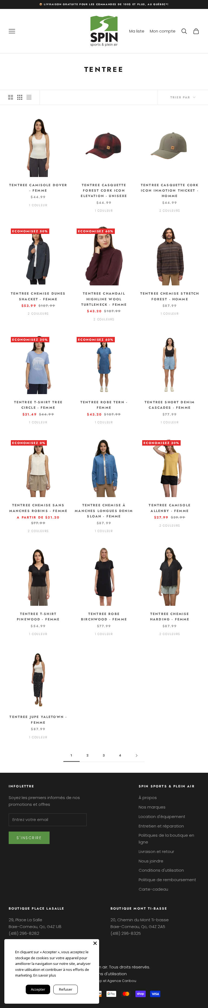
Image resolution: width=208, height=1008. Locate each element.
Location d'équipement (162, 816)
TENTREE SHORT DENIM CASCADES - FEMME (170, 405)
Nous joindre (151, 861)
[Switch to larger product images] (10, 97)
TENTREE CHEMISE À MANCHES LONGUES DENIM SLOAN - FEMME (104, 511)
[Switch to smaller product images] (19, 97)
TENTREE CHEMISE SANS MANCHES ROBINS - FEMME (38, 508)
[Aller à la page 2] (136, 755)
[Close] (95, 943)
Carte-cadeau (153, 889)
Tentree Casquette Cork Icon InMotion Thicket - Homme (170, 191)
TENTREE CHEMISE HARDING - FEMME (169, 616)
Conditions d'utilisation (161, 870)
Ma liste (136, 31)
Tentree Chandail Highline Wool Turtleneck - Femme (104, 299)
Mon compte (163, 31)
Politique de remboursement (167, 880)
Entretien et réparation (161, 826)
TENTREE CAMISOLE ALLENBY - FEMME (170, 508)
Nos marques (152, 807)
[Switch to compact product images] (29, 97)
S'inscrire (29, 837)
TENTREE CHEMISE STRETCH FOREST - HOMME (169, 296)
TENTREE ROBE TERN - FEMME (104, 405)
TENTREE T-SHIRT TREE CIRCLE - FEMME (38, 405)
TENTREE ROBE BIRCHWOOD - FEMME (104, 616)
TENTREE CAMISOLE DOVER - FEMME (38, 188)
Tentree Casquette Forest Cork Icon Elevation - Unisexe (104, 191)
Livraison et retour (156, 851)
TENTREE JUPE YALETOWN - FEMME (38, 719)
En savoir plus (44, 975)
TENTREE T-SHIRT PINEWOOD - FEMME (38, 616)
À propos (148, 797)
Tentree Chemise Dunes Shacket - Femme (38, 296)
